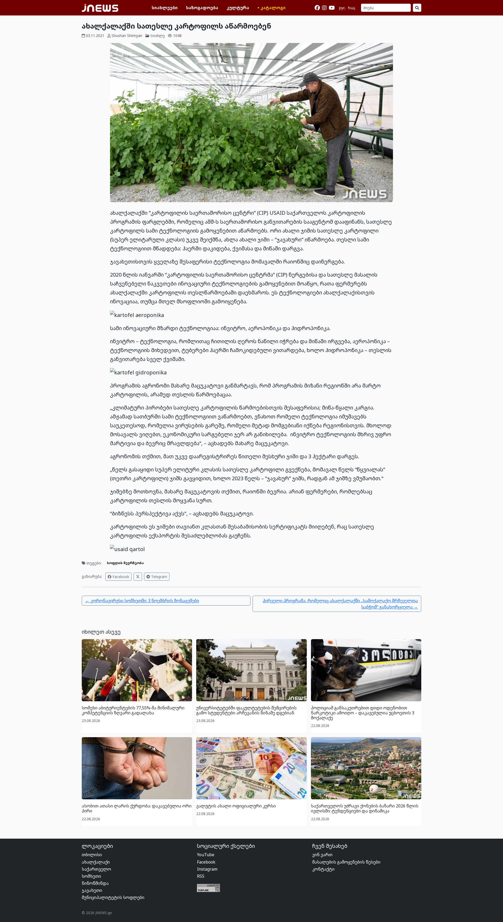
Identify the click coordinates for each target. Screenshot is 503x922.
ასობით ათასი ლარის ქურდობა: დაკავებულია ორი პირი (137, 808)
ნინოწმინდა (95, 883)
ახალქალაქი (96, 862)
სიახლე (158, 35)
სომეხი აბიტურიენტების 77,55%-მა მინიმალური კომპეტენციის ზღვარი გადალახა (133, 710)
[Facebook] (317, 7)
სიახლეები (165, 7)
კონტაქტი (323, 869)
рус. (342, 7)
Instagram (207, 869)
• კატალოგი (272, 7)
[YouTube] (332, 7)
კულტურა (238, 7)
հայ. (352, 7)
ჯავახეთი (92, 890)
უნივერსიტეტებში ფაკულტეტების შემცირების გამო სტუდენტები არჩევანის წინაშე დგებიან (246, 710)
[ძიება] (417, 8)
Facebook (120, 576)
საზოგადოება (202, 7)
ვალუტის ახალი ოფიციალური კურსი (236, 806)
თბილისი (92, 855)
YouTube (205, 855)
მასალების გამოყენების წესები (346, 862)
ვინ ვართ (322, 855)
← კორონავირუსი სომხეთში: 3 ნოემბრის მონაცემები (142, 600)
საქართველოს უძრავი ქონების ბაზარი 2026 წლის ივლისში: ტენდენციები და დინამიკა (364, 808)
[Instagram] (324, 7)
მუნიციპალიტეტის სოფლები (113, 897)
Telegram (158, 576)
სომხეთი (91, 876)
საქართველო (96, 869)
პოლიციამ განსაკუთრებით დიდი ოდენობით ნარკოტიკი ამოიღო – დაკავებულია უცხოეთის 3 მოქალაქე (362, 713)
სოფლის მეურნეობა (125, 563)
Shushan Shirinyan (127, 35)
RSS (200, 876)
